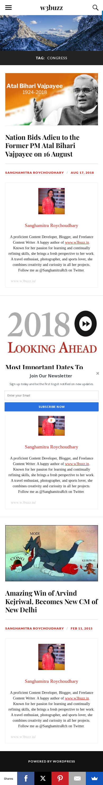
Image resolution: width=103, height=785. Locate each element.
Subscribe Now (52, 407)
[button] (51, 376)
